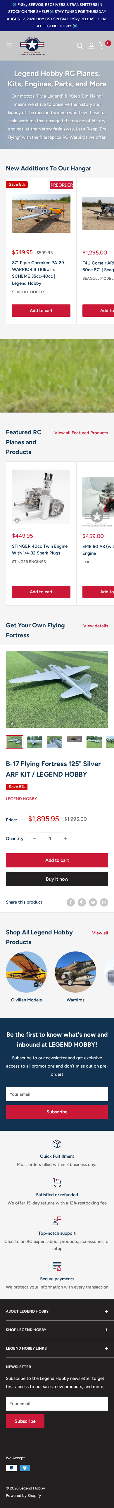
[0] (103, 45)
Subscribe (57, 1112)
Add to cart (41, 310)
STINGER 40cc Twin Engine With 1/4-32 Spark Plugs (40, 550)
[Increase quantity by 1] (65, 838)
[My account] (91, 46)
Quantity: (15, 838)
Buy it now (57, 879)
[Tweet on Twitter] (93, 902)
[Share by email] (104, 902)
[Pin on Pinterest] (82, 902)
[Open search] (80, 46)
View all (100, 933)
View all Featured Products (81, 432)
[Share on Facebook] (71, 902)
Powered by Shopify (23, 1495)
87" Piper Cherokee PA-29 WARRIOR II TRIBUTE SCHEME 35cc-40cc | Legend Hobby (38, 273)
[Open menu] (9, 45)
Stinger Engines (29, 561)
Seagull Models (28, 292)
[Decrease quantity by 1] (34, 838)
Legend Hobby (21, 798)
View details (95, 626)
